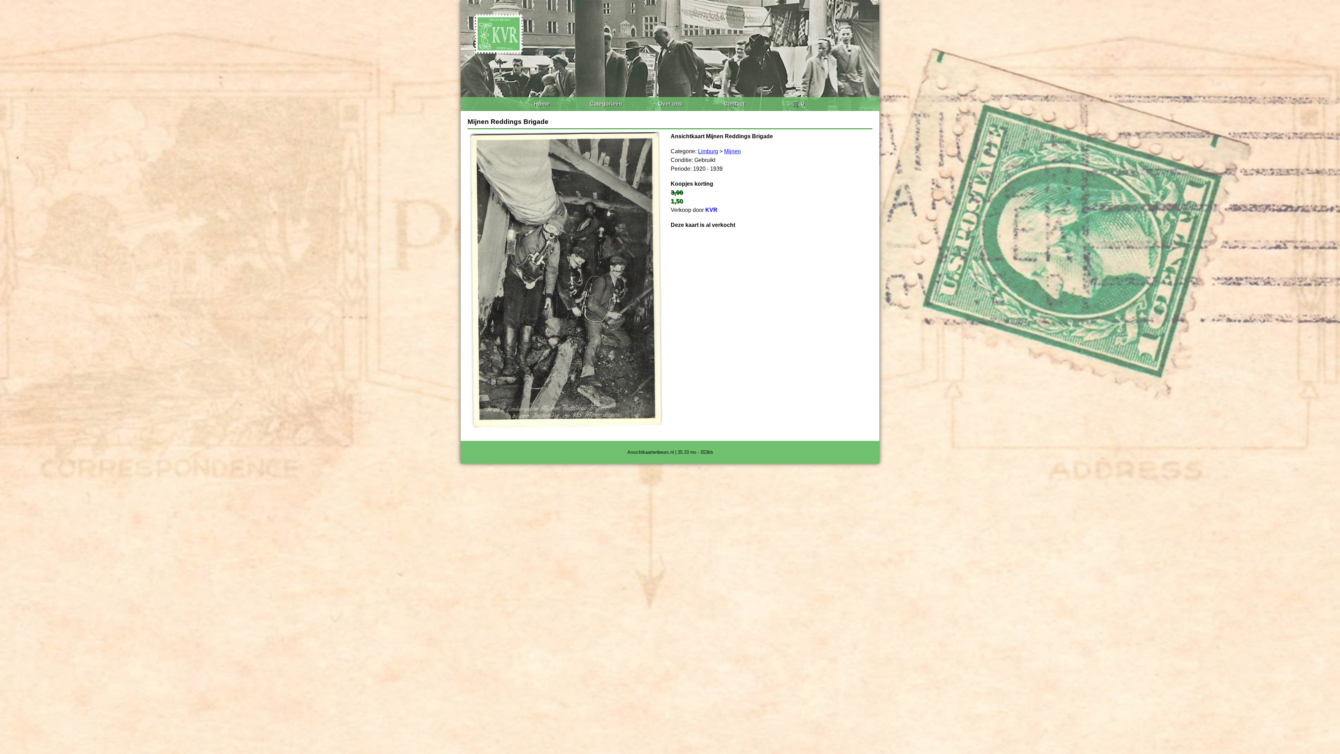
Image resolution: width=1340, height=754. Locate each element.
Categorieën (606, 104)
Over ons (670, 104)
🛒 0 (798, 104)
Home (542, 104)
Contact (734, 104)
